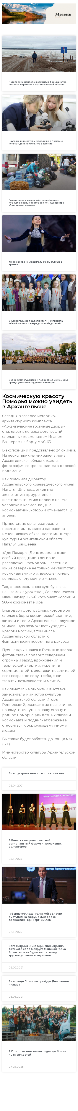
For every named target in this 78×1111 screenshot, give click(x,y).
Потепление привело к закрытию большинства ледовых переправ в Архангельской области (38, 83)
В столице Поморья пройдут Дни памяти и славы (39, 983)
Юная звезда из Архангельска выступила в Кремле (35, 263)
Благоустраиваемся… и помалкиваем (36, 773)
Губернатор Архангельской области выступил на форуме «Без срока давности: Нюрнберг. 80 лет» (35, 916)
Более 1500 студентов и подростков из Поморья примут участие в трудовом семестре (38, 381)
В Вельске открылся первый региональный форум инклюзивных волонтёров (35, 843)
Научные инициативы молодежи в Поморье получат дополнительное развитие (36, 142)
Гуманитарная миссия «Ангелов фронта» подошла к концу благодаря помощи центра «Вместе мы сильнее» (36, 203)
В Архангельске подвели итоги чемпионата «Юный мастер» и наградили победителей (36, 322)
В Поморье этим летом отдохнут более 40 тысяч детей (37, 1053)
